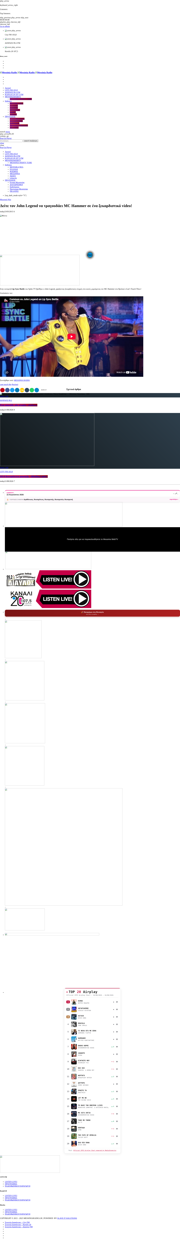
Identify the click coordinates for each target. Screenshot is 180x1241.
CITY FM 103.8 (6, 472)
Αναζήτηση (30, 141)
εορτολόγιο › (174, 499)
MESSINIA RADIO (22, 380)
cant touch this (5, 385)
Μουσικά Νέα (5, 200)
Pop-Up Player (6, 138)
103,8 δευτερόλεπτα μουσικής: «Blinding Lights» (24, 476)
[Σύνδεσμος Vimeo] (26, 72)
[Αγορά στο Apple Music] (117, 1002)
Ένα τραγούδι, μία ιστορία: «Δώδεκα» (18, 405)
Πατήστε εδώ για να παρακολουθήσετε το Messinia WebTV (92, 539)
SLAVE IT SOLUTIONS (67, 1218)
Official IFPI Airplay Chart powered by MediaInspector (94, 1150)
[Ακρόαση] (74, 1002)
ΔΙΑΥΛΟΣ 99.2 (6, 400)
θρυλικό (15, 385)
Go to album (5, 26)
